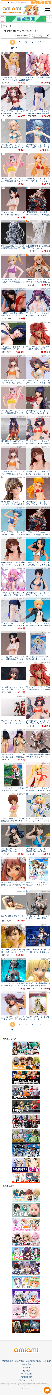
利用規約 (26, 1371)
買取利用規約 (26, 1377)
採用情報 (26, 1367)
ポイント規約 (26, 1374)
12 (39, 42)
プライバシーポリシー (27, 1380)
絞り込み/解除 (22, 35)
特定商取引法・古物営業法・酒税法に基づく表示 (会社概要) (26, 1361)
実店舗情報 (26, 1364)
